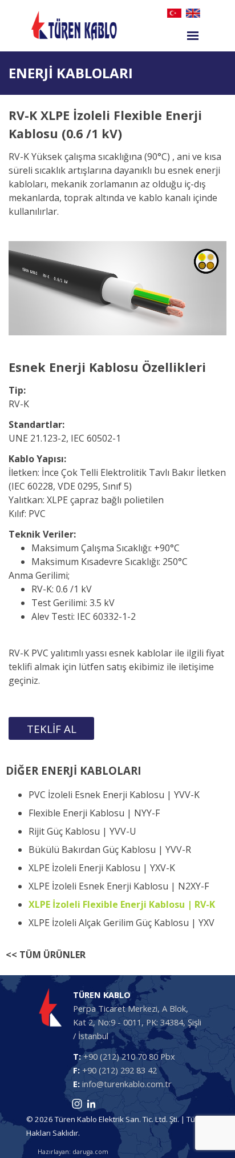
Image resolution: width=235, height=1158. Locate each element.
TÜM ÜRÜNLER (52, 954)
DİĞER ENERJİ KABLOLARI (73, 770)
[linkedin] (91, 1103)
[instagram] (77, 1103)
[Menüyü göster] (192, 35)
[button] (51, 728)
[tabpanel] (117, 73)
